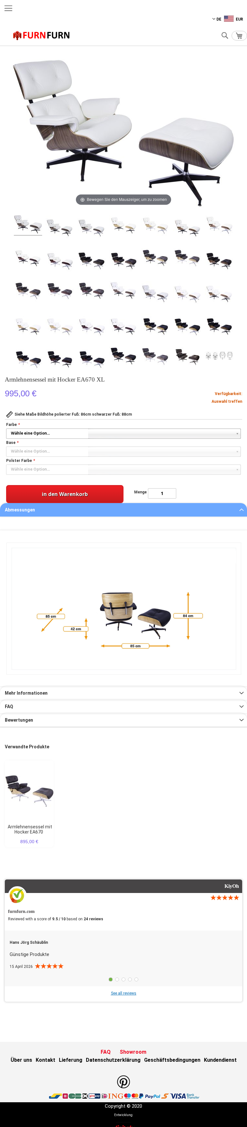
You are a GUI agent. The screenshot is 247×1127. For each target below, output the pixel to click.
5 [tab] (136, 979)
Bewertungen (19, 720)
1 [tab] (111, 979)
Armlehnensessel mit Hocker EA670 (30, 829)
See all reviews (123, 993)
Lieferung (70, 1060)
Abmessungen (20, 509)
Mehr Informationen (26, 693)
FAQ (9, 706)
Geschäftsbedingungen (172, 1060)
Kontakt (45, 1060)
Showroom (133, 1052)
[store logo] (41, 35)
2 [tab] (117, 979)
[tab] (123, 510)
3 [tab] (123, 979)
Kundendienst (220, 1060)
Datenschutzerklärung (113, 1060)
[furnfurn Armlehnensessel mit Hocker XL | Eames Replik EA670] (28, 225)
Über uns (21, 1060)
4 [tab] (130, 979)
